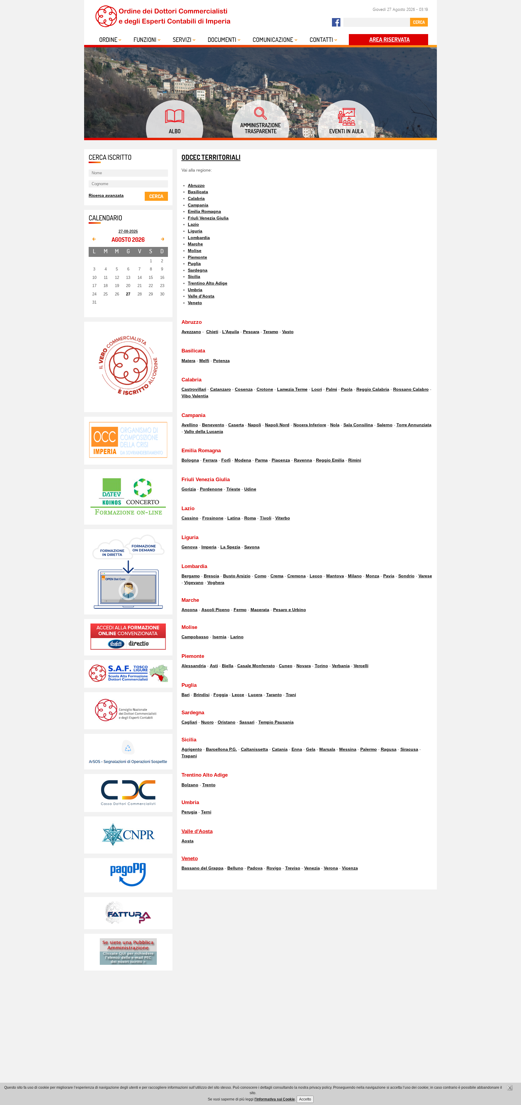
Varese (425, 575)
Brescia (211, 575)
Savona (252, 547)
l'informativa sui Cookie (274, 1099)
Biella (227, 665)
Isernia (219, 636)
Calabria (196, 198)
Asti (214, 665)
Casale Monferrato (256, 665)
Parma (261, 460)
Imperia (208, 547)
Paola (346, 389)
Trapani (189, 755)
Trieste (233, 489)
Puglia (194, 263)
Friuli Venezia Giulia (208, 218)
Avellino (190, 424)
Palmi (331, 389)
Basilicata (198, 191)
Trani (291, 694)
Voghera (215, 582)
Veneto (195, 302)
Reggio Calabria (372, 389)
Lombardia (199, 237)
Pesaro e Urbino (289, 609)
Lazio (193, 224)
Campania (198, 205)
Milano (355, 575)
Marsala (327, 749)
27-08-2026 (128, 231)
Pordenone (211, 489)
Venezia (312, 868)
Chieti (212, 331)
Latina (233, 518)
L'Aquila (230, 331)
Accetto (305, 1099)
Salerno (385, 424)
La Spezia (230, 547)
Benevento (213, 424)
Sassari (246, 722)
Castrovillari (194, 389)
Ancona (189, 609)
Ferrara (210, 460)
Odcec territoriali (211, 157)
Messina (347, 749)
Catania (280, 749)
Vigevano (194, 582)
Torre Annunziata (413, 424)
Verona (331, 868)
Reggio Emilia (330, 460)
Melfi (204, 360)
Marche (195, 244)
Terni (206, 812)
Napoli (254, 424)
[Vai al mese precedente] (94, 239)
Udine (250, 489)
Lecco (316, 575)
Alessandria (194, 665)
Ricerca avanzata (106, 195)
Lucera (255, 694)
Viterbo (282, 518)
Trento (209, 784)
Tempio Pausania (276, 722)
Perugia (189, 812)
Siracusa (409, 749)
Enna (297, 749)
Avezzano (191, 331)
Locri (316, 389)
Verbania (341, 665)
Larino (237, 636)
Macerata (260, 609)
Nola (334, 424)
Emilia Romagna (204, 211)
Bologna (190, 460)
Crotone (265, 389)
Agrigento (192, 749)
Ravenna (303, 460)
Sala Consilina (358, 424)
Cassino (190, 518)
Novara (303, 665)
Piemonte (197, 257)
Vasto (288, 331)
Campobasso (195, 636)
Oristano (226, 722)
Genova (189, 547)
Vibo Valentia (195, 395)
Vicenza (350, 868)
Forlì (226, 460)
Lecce (238, 694)
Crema (276, 575)
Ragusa (388, 749)
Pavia (388, 575)
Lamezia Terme (292, 389)
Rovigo (274, 868)
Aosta (188, 840)
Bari (186, 694)
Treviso (292, 868)
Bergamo (191, 575)
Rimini (354, 460)
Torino (321, 665)
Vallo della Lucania (203, 431)
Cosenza (244, 389)
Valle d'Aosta (201, 296)
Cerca (156, 196)
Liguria (195, 231)
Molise (194, 250)
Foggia (220, 694)
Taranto (274, 694)
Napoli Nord (277, 424)
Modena (243, 460)
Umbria (195, 289)
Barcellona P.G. (221, 749)
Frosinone (212, 518)
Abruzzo (196, 185)
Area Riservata (389, 39)
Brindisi (202, 694)
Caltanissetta (254, 749)
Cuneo (285, 665)
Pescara (251, 331)
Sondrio (406, 575)
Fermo (240, 609)
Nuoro (207, 722)
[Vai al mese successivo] (162, 239)
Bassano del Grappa (202, 868)
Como (260, 575)
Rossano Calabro (411, 389)
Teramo (270, 331)
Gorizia (189, 489)
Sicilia (194, 276)
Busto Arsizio (237, 575)
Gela (310, 749)
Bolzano (190, 784)
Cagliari (189, 722)
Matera (188, 360)
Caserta (236, 424)
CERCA (419, 22)
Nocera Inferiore (309, 424)
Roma (250, 518)
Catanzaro (220, 389)
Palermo (368, 749)
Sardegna (197, 270)
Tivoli (265, 518)
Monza (372, 575)
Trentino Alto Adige (207, 283)
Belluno (235, 868)
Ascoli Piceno (215, 609)
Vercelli (361, 665)
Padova (255, 868)
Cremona (296, 575)
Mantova (335, 575)
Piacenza (281, 460)
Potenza (221, 360)
